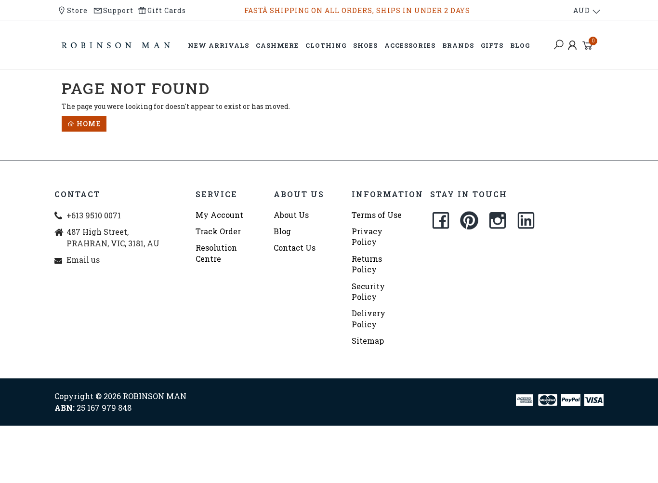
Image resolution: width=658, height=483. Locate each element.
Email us (83, 260)
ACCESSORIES (409, 45)
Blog (282, 231)
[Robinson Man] (116, 44)
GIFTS (492, 45)
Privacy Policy (367, 236)
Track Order (218, 231)
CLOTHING (325, 45)
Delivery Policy (368, 318)
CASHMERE (277, 45)
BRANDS (458, 45)
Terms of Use (377, 215)
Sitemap (368, 340)
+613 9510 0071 (93, 215)
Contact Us (295, 247)
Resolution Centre (216, 252)
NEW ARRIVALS (218, 45)
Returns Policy (367, 264)
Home (88, 123)
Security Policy (368, 291)
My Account (219, 215)
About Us (291, 215)
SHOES (365, 45)
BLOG (520, 45)
